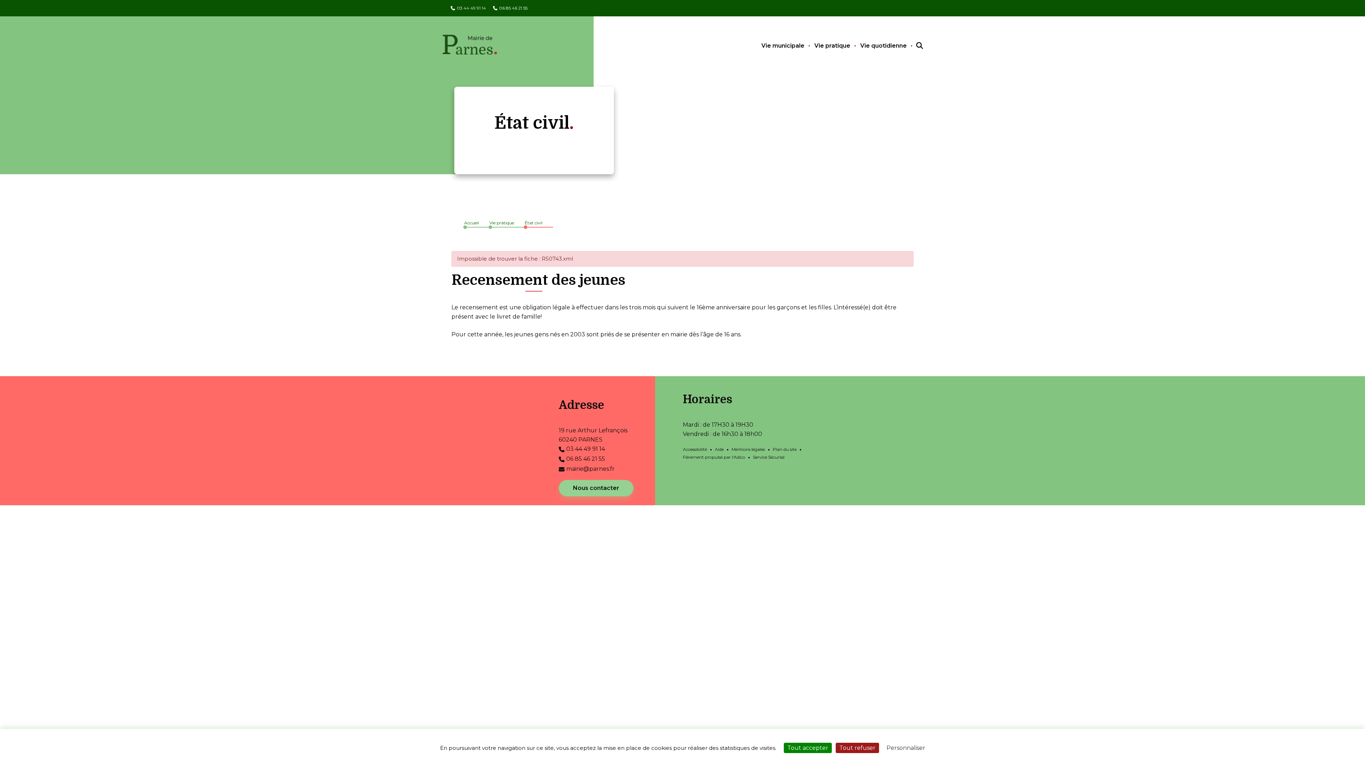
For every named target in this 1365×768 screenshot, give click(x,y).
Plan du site (785, 449)
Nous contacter (596, 488)
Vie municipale (782, 45)
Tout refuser (857, 748)
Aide (719, 449)
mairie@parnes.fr (590, 468)
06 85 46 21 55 (513, 8)
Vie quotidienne (883, 45)
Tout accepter (807, 748)
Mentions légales (748, 449)
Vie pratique (832, 45)
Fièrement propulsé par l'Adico (714, 457)
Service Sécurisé (769, 457)
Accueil (471, 222)
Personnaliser (906, 748)
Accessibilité (695, 449)
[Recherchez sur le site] (913, 46)
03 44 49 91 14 (471, 8)
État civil (533, 222)
